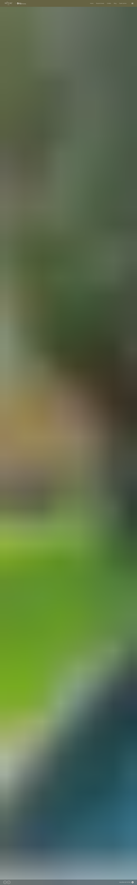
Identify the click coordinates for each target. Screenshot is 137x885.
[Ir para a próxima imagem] (8, 882)
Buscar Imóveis (100, 3)
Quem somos (122, 3)
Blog (115, 3)
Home (91, 3)
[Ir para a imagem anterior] (5, 882)
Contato (109, 3)
